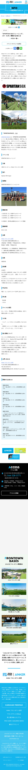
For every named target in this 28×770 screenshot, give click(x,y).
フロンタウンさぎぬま (14, 714)
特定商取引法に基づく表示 (21, 757)
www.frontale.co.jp (14, 738)
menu (26, 3)
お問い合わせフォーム (7, 757)
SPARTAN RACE (5, 137)
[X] (18, 48)
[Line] (21, 48)
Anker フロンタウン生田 (7, 238)
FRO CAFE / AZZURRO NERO (14, 721)
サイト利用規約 (21, 760)
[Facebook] (15, 48)
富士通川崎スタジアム (14, 717)
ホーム (2, 15)
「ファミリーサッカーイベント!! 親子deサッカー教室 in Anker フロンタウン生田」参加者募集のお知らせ (14, 414)
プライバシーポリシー (7, 760)
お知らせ (8, 15)
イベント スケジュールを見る (14, 43)
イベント (5, 30)
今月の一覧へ (14, 38)
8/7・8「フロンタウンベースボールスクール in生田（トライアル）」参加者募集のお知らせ (14, 422)
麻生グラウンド (14, 724)
